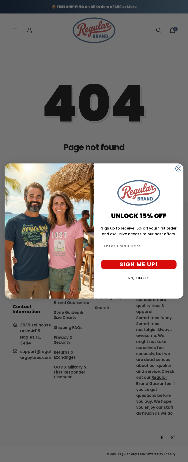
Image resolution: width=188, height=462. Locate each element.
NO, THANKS (138, 278)
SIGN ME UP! (139, 264)
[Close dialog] (178, 168)
